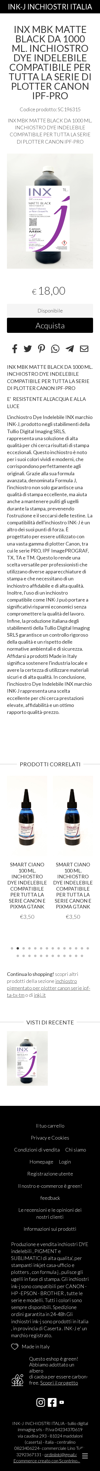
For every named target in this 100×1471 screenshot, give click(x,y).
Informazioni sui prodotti (50, 1229)
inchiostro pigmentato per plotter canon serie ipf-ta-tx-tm (48, 988)
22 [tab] (59, 955)
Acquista (50, 325)
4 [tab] (29, 948)
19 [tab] (41, 955)
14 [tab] (88, 948)
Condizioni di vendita (37, 1150)
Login (65, 1162)
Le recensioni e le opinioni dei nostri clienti (50, 1213)
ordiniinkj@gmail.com (64, 1454)
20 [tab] (47, 955)
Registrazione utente (50, 1174)
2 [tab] (18, 948)
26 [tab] (82, 955)
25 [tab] (76, 955)
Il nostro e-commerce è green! (50, 1186)
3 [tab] (24, 948)
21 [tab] (53, 955)
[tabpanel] (50, 211)
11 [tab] (70, 948)
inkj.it (40, 995)
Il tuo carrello (50, 1126)
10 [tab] (64, 948)
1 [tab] (12, 948)
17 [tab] (29, 955)
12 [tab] (76, 948)
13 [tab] (82, 948)
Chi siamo (75, 1150)
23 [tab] (64, 955)
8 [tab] (53, 948)
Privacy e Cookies (50, 1138)
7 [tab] (47, 948)
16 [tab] (24, 955)
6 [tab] (41, 948)
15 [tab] (18, 955)
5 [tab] (35, 948)
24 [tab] (70, 955)
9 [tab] (59, 948)
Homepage (41, 1162)
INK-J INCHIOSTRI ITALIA (50, 6)
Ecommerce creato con (50, 1460)
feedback (50, 1198)
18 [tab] (35, 955)
